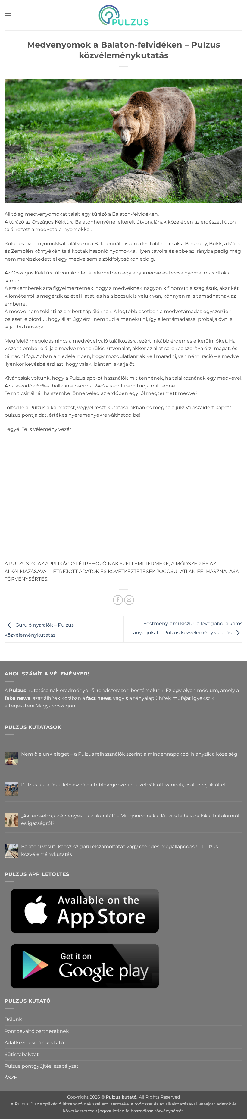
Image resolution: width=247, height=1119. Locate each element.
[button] (8, 15)
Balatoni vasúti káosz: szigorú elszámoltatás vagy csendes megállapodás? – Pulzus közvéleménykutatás (119, 850)
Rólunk (13, 1019)
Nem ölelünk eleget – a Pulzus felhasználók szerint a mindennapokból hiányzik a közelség (129, 754)
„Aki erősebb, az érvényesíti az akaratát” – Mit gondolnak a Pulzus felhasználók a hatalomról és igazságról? (130, 819)
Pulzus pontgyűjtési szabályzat (42, 1066)
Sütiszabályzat (22, 1054)
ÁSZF (11, 1077)
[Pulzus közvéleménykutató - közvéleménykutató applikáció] (123, 15)
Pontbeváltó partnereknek (37, 1031)
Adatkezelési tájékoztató (34, 1042)
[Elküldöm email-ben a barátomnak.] (129, 600)
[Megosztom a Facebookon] (118, 600)
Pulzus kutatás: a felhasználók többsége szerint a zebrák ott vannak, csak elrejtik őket (123, 785)
